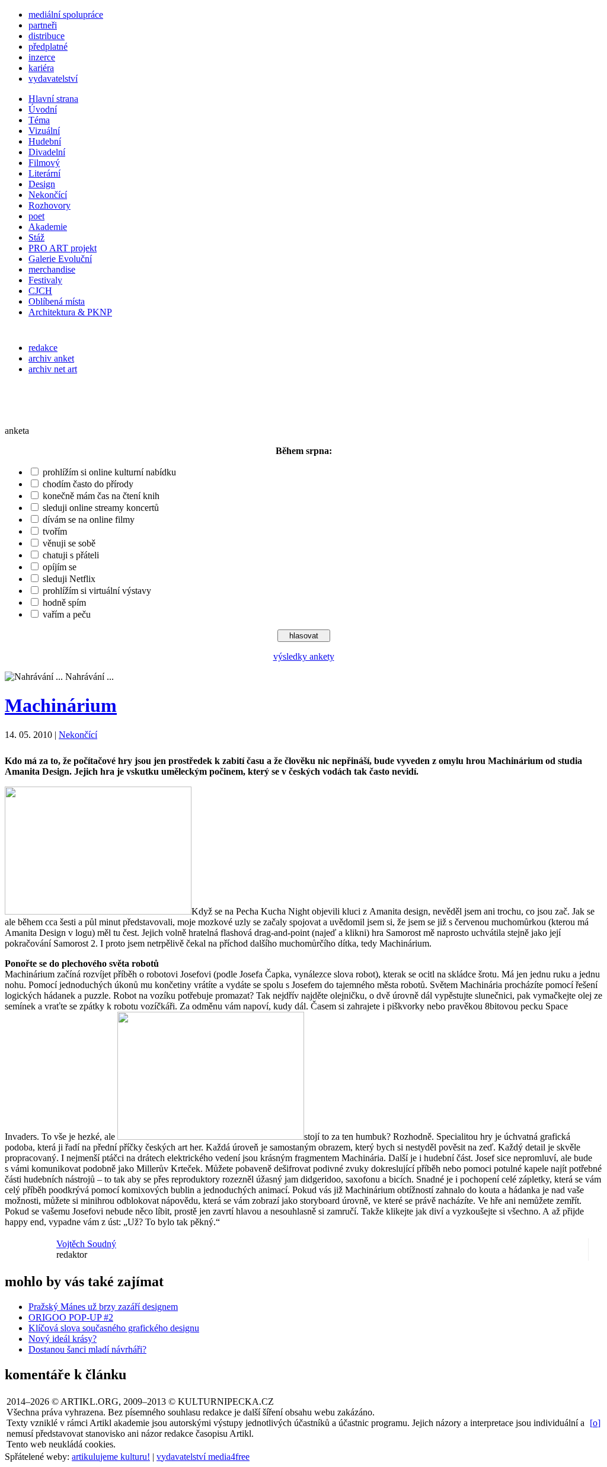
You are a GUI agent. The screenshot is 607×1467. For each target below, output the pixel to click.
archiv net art (52, 369)
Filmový (44, 163)
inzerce (41, 57)
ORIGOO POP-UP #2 (70, 1317)
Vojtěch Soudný (86, 1244)
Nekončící (47, 195)
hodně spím (64, 602)
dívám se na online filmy (89, 519)
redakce (42, 348)
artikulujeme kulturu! (111, 1457)
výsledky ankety (303, 656)
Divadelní (46, 152)
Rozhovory (49, 205)
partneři (42, 25)
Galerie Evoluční (60, 259)
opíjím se (59, 567)
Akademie (47, 227)
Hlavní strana (53, 99)
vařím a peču (67, 614)
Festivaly (45, 280)
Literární (44, 173)
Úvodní (42, 109)
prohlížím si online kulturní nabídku (109, 472)
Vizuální (44, 131)
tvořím (55, 531)
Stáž (36, 237)
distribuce (46, 36)
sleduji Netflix (69, 579)
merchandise (51, 269)
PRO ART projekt (62, 248)
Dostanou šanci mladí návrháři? (87, 1349)
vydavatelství (53, 78)
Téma (39, 120)
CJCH (40, 291)
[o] (595, 1423)
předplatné (48, 46)
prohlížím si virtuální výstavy (97, 591)
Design (41, 184)
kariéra (41, 68)
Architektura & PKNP (70, 312)
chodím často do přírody (88, 484)
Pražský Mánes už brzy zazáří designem (103, 1307)
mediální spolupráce (65, 14)
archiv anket (51, 358)
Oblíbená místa (56, 301)
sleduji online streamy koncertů (101, 508)
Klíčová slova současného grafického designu (113, 1328)
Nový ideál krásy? (62, 1339)
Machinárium (61, 705)
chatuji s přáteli (71, 555)
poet (36, 216)
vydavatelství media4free (203, 1457)
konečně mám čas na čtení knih (101, 496)
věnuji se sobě (69, 543)
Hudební (44, 141)
